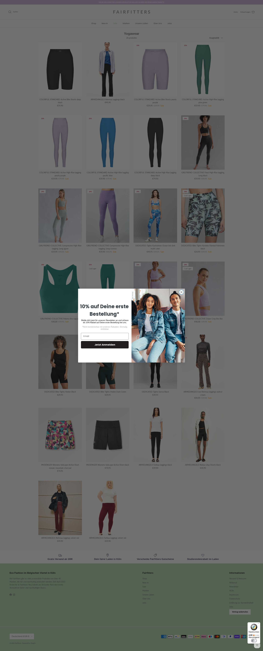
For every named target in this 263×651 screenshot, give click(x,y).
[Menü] (258, 624)
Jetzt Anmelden (105, 344)
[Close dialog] (181, 292)
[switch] (254, 640)
